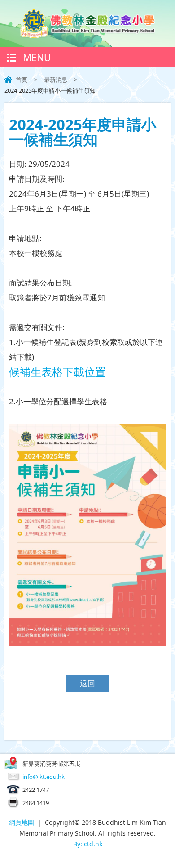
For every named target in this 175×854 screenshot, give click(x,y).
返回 (87, 683)
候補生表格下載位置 (57, 371)
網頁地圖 (21, 822)
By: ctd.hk (87, 844)
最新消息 (55, 80)
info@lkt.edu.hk (43, 777)
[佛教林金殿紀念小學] (87, 35)
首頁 (21, 80)
